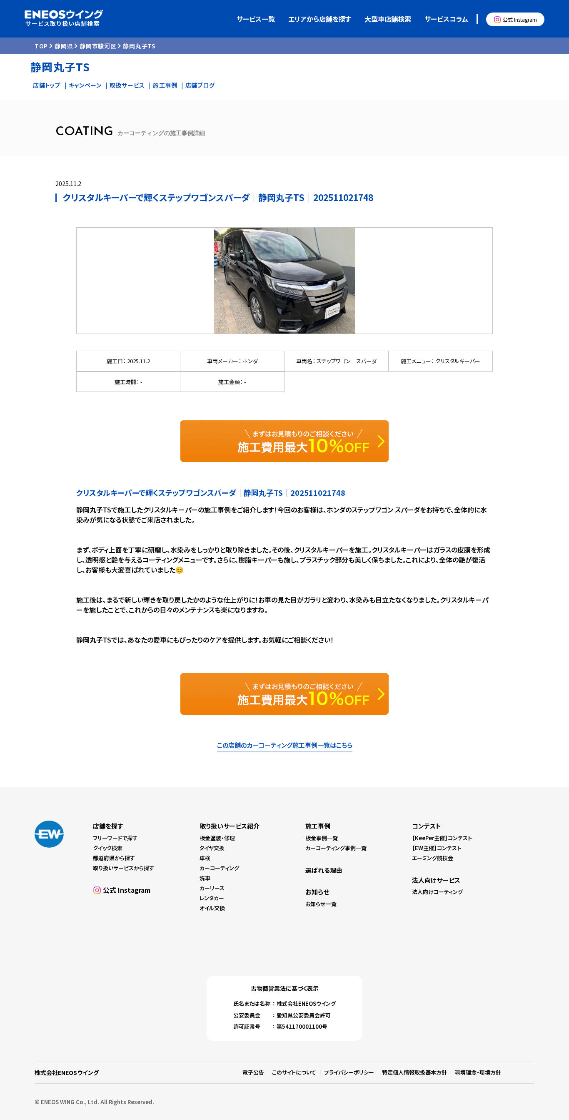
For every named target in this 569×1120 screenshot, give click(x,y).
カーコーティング (219, 868)
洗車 (205, 878)
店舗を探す (108, 825)
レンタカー (212, 898)
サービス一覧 (256, 19)
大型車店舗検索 (387, 19)
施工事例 (165, 85)
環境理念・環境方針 (478, 1072)
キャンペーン (85, 85)
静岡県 (64, 46)
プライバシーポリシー (349, 1072)
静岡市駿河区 (98, 46)
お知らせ (317, 891)
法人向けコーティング (437, 892)
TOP (41, 46)
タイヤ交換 (212, 848)
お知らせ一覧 (321, 904)
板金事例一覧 (321, 838)
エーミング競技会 (432, 858)
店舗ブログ (200, 85)
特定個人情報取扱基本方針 (414, 1072)
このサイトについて (294, 1072)
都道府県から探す (114, 858)
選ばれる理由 (323, 870)
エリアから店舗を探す (319, 19)
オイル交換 (212, 908)
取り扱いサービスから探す (123, 868)
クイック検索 (107, 848)
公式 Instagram (520, 19)
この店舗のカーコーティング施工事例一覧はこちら (284, 745)
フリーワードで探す (115, 838)
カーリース (212, 888)
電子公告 (253, 1072)
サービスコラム (446, 19)
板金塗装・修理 (217, 838)
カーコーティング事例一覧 (336, 848)
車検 (205, 858)
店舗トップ (47, 85)
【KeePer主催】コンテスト (442, 838)
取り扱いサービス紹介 (230, 825)
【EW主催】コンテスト (436, 848)
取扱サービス (127, 85)
